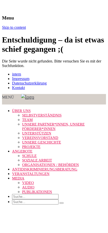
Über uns (21, 111)
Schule (29, 156)
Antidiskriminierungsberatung (44, 169)
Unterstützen (36, 133)
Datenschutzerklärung (29, 83)
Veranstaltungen (30, 174)
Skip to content (14, 27)
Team (27, 120)
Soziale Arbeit (37, 160)
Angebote (22, 151)
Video (28, 183)
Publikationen (37, 192)
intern (16, 74)
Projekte (31, 147)
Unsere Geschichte (41, 142)
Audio (28, 187)
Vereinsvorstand (40, 138)
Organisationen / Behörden (50, 165)
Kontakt (18, 88)
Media (18, 178)
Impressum (20, 78)
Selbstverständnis (42, 115)
